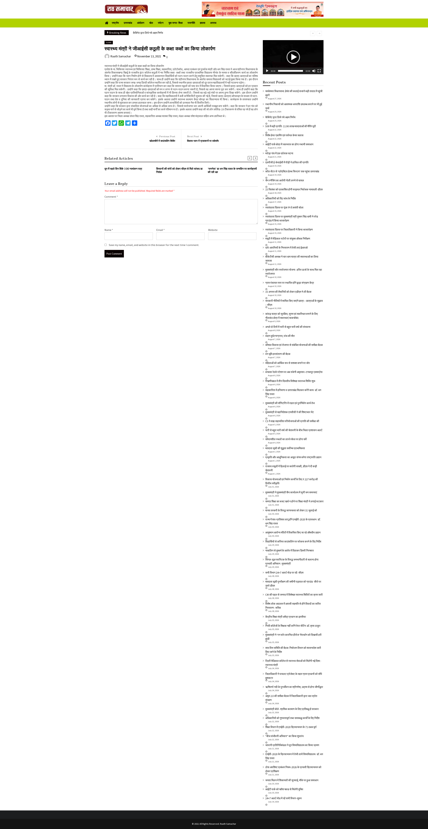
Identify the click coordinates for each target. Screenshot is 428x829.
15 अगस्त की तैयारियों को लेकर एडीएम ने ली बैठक (288, 291)
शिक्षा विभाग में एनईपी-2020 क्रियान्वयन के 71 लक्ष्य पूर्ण (290, 727)
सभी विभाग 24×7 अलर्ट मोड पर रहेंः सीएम (284, 572)
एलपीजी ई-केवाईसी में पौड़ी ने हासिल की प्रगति (286, 162)
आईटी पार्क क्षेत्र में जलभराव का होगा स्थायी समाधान (289, 144)
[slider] (290, 71)
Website (213, 230)
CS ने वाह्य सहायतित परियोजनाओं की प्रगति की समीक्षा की (292, 421)
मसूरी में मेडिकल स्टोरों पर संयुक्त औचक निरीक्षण (287, 238)
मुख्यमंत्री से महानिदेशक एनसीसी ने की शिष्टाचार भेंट (289, 412)
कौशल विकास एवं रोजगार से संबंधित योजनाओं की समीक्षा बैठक (294, 345)
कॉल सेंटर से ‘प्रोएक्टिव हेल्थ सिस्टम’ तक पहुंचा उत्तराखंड (292, 171)
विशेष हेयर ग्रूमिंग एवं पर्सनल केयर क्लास (284, 135)
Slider (108, 42)
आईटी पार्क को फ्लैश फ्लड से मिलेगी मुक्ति (284, 789)
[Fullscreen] (319, 71)
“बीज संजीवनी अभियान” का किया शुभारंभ (284, 736)
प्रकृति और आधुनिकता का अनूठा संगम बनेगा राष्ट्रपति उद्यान (293, 457)
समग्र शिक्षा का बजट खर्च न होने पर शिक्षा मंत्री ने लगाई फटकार (294, 501)
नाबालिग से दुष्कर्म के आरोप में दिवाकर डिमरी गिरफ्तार (289, 550)
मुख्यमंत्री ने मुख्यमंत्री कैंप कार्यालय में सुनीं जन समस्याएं (291, 492)
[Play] (267, 71)
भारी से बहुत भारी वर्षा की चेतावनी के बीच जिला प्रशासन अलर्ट (293, 430)
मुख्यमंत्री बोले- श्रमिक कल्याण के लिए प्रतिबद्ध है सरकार (292, 709)
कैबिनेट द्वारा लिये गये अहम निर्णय (280, 117)
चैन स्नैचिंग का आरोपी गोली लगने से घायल (284, 180)
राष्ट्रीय (115, 23)
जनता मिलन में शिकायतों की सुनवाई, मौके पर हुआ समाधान (291, 780)
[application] (293, 57)
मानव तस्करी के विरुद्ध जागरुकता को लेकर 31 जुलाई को (291, 510)
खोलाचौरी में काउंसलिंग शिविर (162, 141)
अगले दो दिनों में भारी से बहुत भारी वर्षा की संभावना (287, 326)
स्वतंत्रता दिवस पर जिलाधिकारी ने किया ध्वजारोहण (289, 229)
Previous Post (167, 136)
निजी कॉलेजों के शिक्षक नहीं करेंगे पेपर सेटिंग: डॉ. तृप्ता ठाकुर (292, 625)
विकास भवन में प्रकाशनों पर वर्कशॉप (203, 141)
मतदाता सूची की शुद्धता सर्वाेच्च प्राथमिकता (285, 448)
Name (108, 230)
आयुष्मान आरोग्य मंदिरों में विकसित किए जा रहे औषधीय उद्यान (292, 532)
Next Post (193, 136)
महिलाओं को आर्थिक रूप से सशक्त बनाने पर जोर (287, 363)
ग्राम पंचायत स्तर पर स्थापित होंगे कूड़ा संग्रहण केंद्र (289, 282)
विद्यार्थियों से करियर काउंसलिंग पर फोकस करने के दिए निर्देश (293, 541)
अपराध (213, 23)
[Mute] (313, 71)
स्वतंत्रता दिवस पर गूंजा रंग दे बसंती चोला (284, 207)
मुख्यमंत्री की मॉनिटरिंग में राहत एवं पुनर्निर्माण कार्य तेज (290, 403)
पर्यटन (161, 23)
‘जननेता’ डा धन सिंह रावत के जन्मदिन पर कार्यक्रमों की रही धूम (232, 171)
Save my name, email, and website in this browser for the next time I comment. (154, 245)
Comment (111, 196)
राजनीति (191, 23)
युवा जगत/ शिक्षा (176, 23)
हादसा (202, 23)
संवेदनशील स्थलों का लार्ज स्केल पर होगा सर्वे (286, 439)
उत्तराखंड (128, 23)
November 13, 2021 (149, 56)
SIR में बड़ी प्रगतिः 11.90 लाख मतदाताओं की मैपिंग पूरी (158, 32)
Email (160, 230)
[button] (293, 57)
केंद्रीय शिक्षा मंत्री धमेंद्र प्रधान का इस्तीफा (285, 616)
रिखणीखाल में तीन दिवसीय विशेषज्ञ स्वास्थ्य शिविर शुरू (290, 381)
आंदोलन (140, 23)
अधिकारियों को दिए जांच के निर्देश (280, 198)
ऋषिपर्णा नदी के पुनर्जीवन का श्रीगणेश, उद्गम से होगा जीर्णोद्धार (294, 687)
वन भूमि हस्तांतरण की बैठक (277, 354)
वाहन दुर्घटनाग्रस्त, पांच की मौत (280, 336)
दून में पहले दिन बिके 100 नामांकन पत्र (123, 169)
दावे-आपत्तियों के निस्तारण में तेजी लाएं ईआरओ (286, 247)
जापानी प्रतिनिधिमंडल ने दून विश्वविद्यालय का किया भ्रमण (292, 745)
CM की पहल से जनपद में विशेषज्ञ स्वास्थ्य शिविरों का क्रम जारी (294, 594)
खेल (151, 23)
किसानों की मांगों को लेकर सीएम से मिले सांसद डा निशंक (179, 171)
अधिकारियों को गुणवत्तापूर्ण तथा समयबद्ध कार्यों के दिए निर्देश (292, 718)
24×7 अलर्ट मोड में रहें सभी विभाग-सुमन (283, 798)
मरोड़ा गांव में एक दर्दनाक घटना (279, 153)
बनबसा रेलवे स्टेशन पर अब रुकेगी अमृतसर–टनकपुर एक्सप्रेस (294, 372)
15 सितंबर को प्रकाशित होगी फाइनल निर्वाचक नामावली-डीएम (294, 189)
